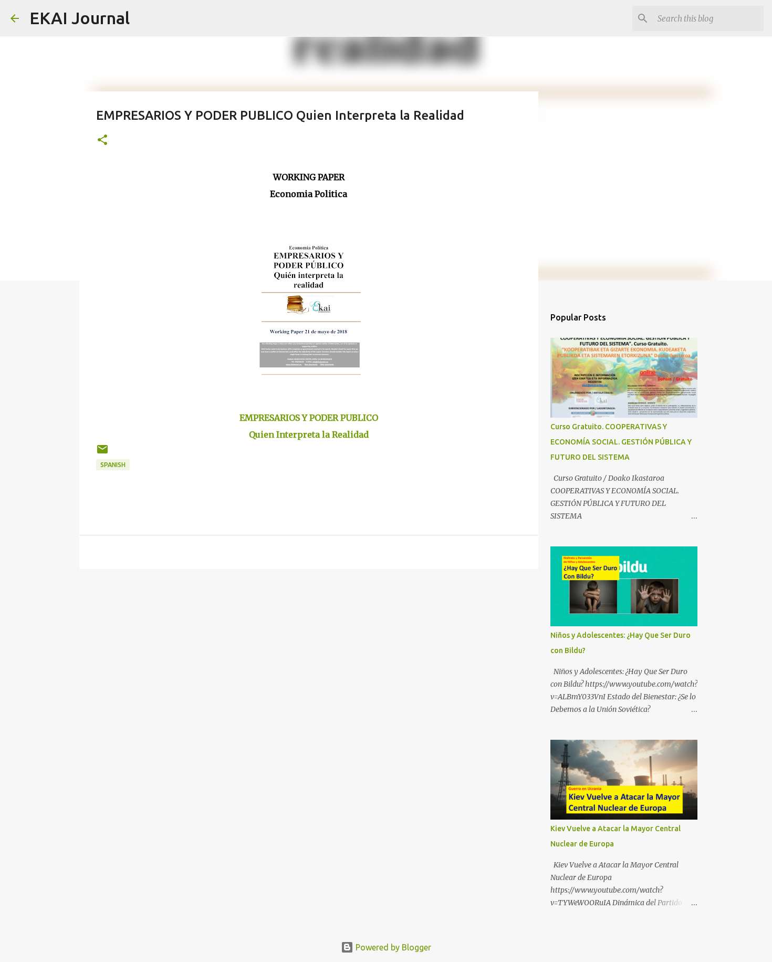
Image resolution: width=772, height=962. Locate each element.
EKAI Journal (79, 17)
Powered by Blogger (392, 947)
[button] (102, 140)
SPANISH (113, 464)
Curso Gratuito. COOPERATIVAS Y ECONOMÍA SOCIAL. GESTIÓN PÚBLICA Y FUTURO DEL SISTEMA (621, 441)
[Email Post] (102, 453)
